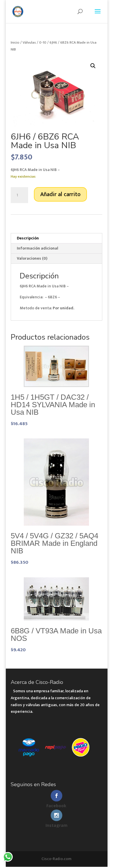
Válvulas (29, 42)
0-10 (42, 42)
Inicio (15, 42)
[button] (93, 66)
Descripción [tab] (28, 238)
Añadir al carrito (60, 194)
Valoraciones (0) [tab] (32, 258)
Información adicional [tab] (37, 248)
